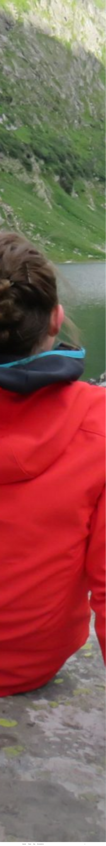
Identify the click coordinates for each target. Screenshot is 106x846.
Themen (29, 844)
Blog (34, 844)
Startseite (24, 844)
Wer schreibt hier (40, 844)
